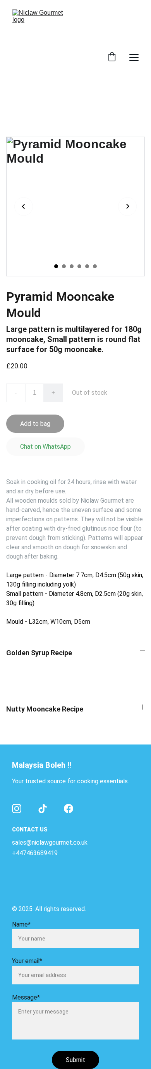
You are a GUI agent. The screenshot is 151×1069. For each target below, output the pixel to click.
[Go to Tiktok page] (42, 808)
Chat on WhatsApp (45, 446)
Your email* (27, 961)
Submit (75, 1060)
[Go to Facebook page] (68, 808)
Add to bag (35, 423)
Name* (21, 924)
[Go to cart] (112, 57)
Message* (26, 997)
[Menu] (134, 57)
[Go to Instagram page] (16, 808)
